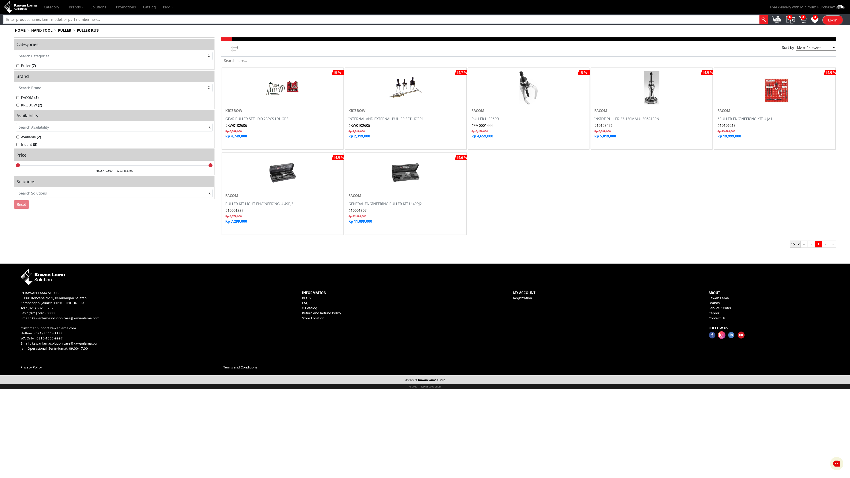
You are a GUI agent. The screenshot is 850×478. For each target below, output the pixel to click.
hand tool (41, 30)
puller (64, 30)
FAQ (305, 303)
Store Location (313, 318)
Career (714, 313)
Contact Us (717, 318)
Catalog (149, 7)
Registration (522, 298)
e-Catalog (309, 308)
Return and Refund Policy (321, 313)
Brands (714, 303)
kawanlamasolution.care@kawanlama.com (65, 318)
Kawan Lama (719, 298)
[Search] (763, 19)
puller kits (88, 30)
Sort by (788, 47)
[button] (53, 7)
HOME (20, 30)
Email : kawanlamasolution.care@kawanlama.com (60, 343)
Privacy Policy (31, 367)
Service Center (720, 308)
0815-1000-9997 (50, 338)
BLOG (306, 298)
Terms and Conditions (240, 367)
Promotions (126, 7)
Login (832, 20)
